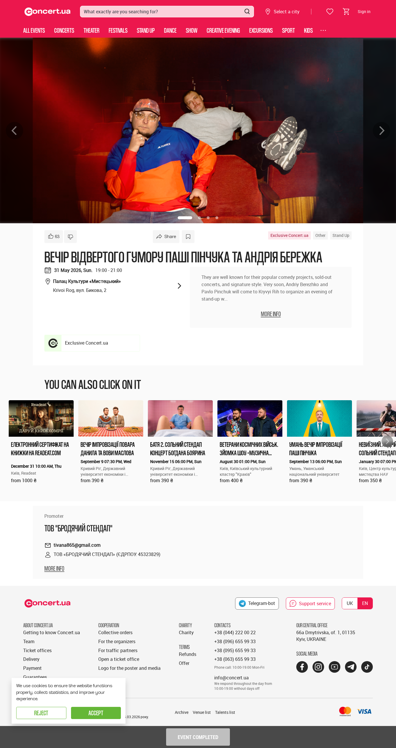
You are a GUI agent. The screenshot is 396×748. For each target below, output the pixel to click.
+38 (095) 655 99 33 (235, 650)
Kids (308, 30)
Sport (288, 30)
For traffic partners (117, 650)
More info (54, 568)
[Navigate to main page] (47, 12)
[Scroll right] (387, 441)
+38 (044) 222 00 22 (235, 632)
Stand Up (146, 30)
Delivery (31, 659)
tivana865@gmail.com (77, 545)
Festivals (118, 30)
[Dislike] (70, 236)
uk (350, 603)
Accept (95, 713)
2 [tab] (199, 217)
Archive (181, 712)
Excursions (261, 30)
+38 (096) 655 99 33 (235, 641)
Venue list (202, 712)
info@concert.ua (231, 677)
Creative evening (223, 30)
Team (28, 641)
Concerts (64, 30)
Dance (170, 30)
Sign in (364, 11)
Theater (91, 30)
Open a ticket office (118, 659)
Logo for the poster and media (129, 668)
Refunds (187, 654)
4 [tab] (216, 217)
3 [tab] (208, 217)
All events (34, 30)
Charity (186, 632)
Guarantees (35, 677)
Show (191, 30)
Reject (41, 713)
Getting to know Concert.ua (51, 632)
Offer (184, 663)
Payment (32, 668)
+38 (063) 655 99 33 (235, 659)
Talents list (225, 712)
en (365, 603)
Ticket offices (37, 650)
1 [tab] (185, 217)
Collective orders (115, 632)
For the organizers (116, 641)
